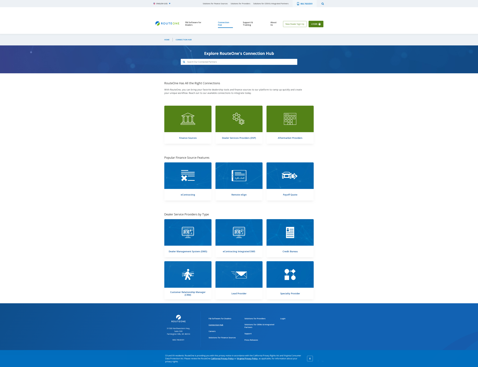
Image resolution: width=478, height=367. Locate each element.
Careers (212, 331)
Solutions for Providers (240, 3)
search (323, 3)
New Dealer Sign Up (294, 24)
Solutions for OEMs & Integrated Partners (259, 326)
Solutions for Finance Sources (215, 3)
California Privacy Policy (222, 358)
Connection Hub (223, 23)
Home (167, 39)
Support (248, 333)
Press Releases (251, 340)
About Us (273, 23)
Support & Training (248, 23)
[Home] (167, 23)
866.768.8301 (306, 4)
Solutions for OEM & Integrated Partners (271, 3)
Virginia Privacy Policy (247, 358)
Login (314, 24)
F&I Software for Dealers (193, 23)
